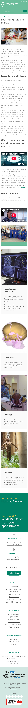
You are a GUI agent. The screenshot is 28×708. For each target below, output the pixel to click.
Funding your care (14, 622)
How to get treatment (14, 599)
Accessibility (19, 687)
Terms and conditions (10, 687)
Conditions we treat (14, 594)
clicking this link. (21, 187)
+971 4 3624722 (14, 557)
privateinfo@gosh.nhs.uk (14, 545)
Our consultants (14, 597)
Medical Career (14, 642)
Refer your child (14, 627)
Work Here (14, 644)
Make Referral (14, 573)
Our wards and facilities (14, 619)
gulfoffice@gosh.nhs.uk (14, 559)
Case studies (6, 16)
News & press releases (14, 661)
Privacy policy (13, 689)
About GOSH (14, 586)
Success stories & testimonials (14, 624)
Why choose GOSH (14, 614)
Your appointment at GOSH (14, 589)
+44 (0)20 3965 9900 (14, 542)
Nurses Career (14, 592)
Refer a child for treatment (14, 602)
